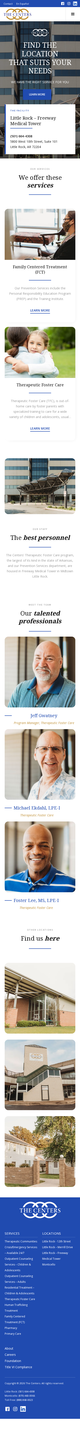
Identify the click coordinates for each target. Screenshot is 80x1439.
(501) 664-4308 (26, 1391)
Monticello (48, 1264)
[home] (17, 14)
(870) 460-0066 (27, 1395)
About (9, 1348)
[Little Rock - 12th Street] (40, 1151)
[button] (73, 14)
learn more (37, 94)
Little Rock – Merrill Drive (57, 1247)
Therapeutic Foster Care (20, 1299)
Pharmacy (11, 1328)
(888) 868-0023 (25, 1399)
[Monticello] (40, 998)
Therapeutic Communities (21, 1241)
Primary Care (13, 1334)
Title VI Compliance (18, 1367)
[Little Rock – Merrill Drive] (40, 1075)
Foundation (13, 1361)
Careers (10, 1354)
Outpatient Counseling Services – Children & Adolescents (19, 1264)
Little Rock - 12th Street (56, 1241)
